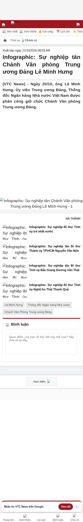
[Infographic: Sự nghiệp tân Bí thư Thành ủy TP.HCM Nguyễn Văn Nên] (15, 251)
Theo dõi (66, 506)
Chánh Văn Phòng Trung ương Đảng (28, 312)
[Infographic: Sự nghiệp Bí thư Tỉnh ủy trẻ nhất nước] (15, 232)
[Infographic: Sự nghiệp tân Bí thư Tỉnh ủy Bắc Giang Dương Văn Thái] (15, 271)
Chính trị (31, 40)
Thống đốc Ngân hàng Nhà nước (49, 304)
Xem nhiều (29, 31)
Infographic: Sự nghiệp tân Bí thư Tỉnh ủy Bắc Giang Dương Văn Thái (54, 268)
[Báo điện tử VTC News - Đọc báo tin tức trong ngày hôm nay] (24, 24)
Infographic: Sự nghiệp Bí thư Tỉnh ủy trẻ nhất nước (54, 229)
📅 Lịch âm (63, 31)
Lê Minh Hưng (14, 304)
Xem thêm (39, 381)
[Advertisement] (41, 151)
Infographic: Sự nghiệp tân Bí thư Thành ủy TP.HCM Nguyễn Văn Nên (54, 248)
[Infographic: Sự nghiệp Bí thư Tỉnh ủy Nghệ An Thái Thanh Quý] (15, 290)
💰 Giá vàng (45, 31)
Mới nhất (12, 31)
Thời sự (15, 40)
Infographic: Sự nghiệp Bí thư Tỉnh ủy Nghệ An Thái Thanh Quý (54, 287)
